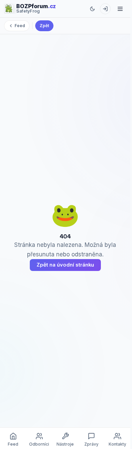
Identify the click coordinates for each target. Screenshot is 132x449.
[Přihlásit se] (105, 8)
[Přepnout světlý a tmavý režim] (92, 8)
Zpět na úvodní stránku (65, 265)
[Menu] (120, 9)
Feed (20, 25)
